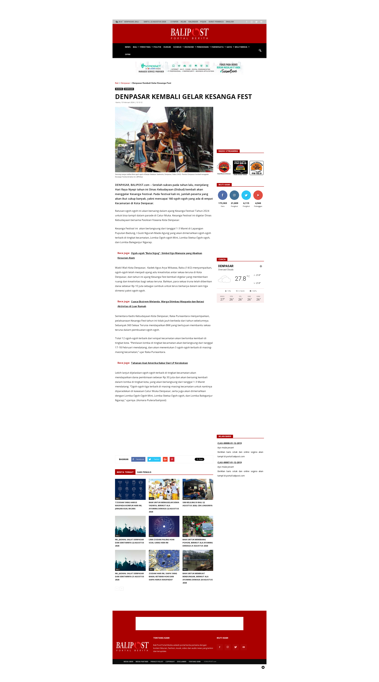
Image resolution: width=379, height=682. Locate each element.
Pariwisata (218, 47)
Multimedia (241, 47)
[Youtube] (261, 22)
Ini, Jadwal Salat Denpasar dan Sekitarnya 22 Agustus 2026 (129, 542)
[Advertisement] (190, 9)
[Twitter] (256, 22)
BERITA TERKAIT (125, 472)
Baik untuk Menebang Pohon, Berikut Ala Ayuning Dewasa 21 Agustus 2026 (198, 542)
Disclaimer (181, 662)
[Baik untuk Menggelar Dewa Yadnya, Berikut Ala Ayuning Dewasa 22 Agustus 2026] (164, 489)
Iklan (183, 21)
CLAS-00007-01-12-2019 (229, 461)
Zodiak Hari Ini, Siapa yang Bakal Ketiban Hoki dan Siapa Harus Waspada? (163, 576)
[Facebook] (246, 22)
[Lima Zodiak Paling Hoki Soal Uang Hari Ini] (164, 526)
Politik (157, 47)
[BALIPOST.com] (189, 33)
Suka (222, 191)
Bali (135, 47)
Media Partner (142, 662)
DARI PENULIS (144, 472)
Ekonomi (189, 47)
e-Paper (174, 21)
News (128, 47)
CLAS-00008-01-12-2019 (229, 442)
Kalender (193, 21)
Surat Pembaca (216, 21)
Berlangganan (259, 191)
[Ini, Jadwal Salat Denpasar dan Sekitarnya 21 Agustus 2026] (130, 560)
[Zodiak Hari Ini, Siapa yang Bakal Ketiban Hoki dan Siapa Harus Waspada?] (164, 560)
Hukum (167, 47)
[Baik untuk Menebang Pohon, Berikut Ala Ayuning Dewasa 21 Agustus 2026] (198, 526)
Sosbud (177, 47)
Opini (127, 54)
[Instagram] (251, 22)
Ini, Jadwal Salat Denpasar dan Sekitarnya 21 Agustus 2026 (129, 576)
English (230, 21)
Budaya (119, 89)
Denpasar (125, 83)
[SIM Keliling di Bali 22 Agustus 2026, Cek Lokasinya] (198, 489)
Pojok (203, 21)
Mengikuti (234, 191)
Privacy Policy (157, 662)
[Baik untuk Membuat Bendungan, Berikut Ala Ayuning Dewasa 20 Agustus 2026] (198, 560)
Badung (186, 498)
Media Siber (128, 662)
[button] (260, 50)
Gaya (229, 47)
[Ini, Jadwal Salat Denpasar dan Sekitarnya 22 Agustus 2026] (130, 526)
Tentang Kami (194, 662)
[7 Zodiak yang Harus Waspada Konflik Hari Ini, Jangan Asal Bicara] (130, 489)
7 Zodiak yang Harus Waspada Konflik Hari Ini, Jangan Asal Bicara (128, 505)
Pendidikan (203, 47)
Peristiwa (145, 47)
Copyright (170, 662)
